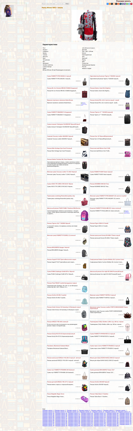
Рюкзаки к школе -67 (87, 423)
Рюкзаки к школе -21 (125, 413)
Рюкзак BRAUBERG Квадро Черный (58, 247)
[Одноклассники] (110, 4)
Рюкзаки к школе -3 (72, 410)
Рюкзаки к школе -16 (61, 413)
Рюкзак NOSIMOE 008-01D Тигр (99, 184)
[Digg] (116, 4)
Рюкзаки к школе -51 (61, 420)
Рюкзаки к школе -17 (74, 413)
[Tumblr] (123, 4)
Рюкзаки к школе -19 (100, 413)
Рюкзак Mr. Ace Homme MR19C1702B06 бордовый (62, 88)
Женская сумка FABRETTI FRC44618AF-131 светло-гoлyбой (108, 196)
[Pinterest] (131, 4)
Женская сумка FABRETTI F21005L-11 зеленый (61, 235)
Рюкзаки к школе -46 (87, 418)
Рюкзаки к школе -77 (125, 424)
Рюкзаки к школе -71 (48, 424)
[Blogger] (114, 4)
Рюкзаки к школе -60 (87, 421)
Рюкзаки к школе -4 (84, 410)
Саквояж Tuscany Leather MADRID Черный (60, 136)
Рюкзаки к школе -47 (100, 418)
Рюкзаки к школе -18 (87, 413)
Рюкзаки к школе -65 (61, 423)
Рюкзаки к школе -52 (74, 420)
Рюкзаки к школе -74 (87, 424)
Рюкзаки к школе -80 (74, 425)
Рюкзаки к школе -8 (48, 411)
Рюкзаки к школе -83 (112, 425)
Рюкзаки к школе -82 (100, 425)
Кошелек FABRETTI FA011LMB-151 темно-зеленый (105, 208)
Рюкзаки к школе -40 (100, 417)
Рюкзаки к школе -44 (61, 418)
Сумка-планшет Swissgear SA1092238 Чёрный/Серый (63, 124)
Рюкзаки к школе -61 (100, 421)
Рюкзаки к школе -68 (100, 423)
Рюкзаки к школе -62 (112, 421)
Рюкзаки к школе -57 (48, 421)
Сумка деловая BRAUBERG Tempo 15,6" (102, 370)
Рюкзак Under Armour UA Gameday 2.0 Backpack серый (64, 307)
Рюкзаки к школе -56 (125, 420)
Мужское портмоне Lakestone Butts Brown (60, 100)
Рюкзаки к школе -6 (108, 410)
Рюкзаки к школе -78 (48, 425)
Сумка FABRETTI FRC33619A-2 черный (59, 76)
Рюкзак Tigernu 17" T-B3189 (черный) (101, 112)
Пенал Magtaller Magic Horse (55, 394)
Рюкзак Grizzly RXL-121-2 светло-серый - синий (104, 100)
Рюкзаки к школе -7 (121, 410)
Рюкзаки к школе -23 (61, 414)
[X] (112, 4)
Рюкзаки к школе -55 (112, 420)
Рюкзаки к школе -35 (125, 416)
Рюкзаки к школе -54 (100, 420)
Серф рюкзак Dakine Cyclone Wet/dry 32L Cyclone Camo (107, 259)
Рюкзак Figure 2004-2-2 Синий (99, 223)
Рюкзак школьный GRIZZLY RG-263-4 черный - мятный (64, 357)
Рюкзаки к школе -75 (100, 424)
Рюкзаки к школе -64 (48, 423)
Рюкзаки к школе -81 (87, 425)
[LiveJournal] (120, 4)
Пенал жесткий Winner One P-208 (100, 148)
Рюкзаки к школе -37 (61, 417)
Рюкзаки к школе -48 (112, 418)
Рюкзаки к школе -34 (112, 416)
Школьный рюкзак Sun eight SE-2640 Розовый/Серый (106, 271)
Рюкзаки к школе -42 (125, 417)
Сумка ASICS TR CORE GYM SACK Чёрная (60, 184)
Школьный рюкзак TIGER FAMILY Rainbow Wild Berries (63, 208)
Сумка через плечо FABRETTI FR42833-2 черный (105, 345)
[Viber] (125, 4)
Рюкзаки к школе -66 (74, 423)
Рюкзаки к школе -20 (112, 413)
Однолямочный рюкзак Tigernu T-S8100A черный (105, 76)
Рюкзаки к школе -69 (112, 423)
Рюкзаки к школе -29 (48, 416)
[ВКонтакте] (108, 4)
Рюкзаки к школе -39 (87, 417)
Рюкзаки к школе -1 (48, 410)
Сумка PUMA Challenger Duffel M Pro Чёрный (60, 271)
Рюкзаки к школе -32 (87, 416)
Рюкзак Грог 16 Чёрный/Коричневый (101, 136)
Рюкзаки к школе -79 (61, 425)
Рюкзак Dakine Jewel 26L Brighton (100, 88)
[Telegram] (129, 4)
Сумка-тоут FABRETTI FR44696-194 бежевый (60, 370)
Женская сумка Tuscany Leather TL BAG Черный (62, 171)
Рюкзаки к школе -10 (73, 411)
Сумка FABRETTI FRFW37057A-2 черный (102, 333)
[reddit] (118, 4)
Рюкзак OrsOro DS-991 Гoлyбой (56, 295)
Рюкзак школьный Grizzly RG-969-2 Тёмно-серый (105, 235)
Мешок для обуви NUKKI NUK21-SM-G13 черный (105, 357)
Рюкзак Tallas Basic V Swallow (99, 394)
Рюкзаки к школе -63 (125, 421)
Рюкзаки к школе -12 (98, 411)
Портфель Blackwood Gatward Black (58, 345)
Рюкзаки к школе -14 (124, 411)
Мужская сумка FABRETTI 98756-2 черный (103, 295)
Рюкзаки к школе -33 (100, 416)
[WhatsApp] (127, 4)
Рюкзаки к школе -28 (125, 414)
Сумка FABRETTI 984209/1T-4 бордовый (59, 112)
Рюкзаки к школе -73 (74, 424)
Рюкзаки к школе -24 (74, 414)
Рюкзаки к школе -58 (61, 421)
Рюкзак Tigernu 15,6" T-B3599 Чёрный (58, 223)
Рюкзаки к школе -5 (96, 410)
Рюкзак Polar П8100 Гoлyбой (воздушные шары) (62, 283)
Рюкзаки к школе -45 (74, 418)
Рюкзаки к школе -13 (111, 411)
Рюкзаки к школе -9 (60, 411)
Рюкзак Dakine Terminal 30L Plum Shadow (59, 159)
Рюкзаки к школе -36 (48, 417)
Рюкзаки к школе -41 (112, 417)
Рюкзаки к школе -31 (74, 416)
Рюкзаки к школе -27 (112, 414)
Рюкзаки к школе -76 (112, 424)
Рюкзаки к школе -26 (100, 414)
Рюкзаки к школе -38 (74, 417)
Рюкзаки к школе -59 (74, 421)
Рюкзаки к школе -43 (48, 418)
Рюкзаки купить (124, 1)
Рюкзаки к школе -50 (48, 420)
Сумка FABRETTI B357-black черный (101, 171)
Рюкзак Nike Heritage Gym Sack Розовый (59, 148)
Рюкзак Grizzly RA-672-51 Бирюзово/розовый (61, 333)
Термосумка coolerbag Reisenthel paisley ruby (61, 196)
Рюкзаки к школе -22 (48, 414)
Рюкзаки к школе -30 (61, 416)
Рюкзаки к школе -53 (87, 420)
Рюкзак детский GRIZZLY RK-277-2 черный (60, 382)
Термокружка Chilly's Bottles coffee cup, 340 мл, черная (106, 321)
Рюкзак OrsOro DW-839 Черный (99, 382)
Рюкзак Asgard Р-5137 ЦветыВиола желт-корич (61, 259)
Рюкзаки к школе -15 (48, 413)
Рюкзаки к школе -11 (85, 411)
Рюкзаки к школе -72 (61, 424)
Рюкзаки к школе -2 (60, 410)
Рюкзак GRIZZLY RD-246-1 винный (57, 321)
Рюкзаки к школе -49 (125, 418)
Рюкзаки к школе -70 (125, 423)
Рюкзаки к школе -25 (87, 414)
